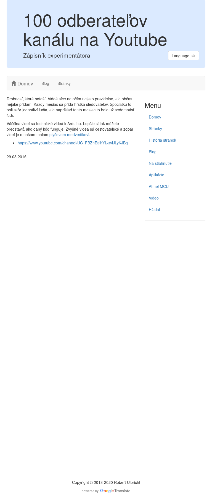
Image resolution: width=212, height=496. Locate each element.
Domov (24, 83)
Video (154, 198)
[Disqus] (71, 245)
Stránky (64, 83)
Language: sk (183, 55)
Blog (45, 83)
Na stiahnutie (160, 163)
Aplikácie (156, 174)
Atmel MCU (159, 186)
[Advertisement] (175, 253)
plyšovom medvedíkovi (69, 134)
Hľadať (154, 209)
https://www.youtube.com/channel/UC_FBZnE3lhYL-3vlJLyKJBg (73, 142)
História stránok (162, 140)
